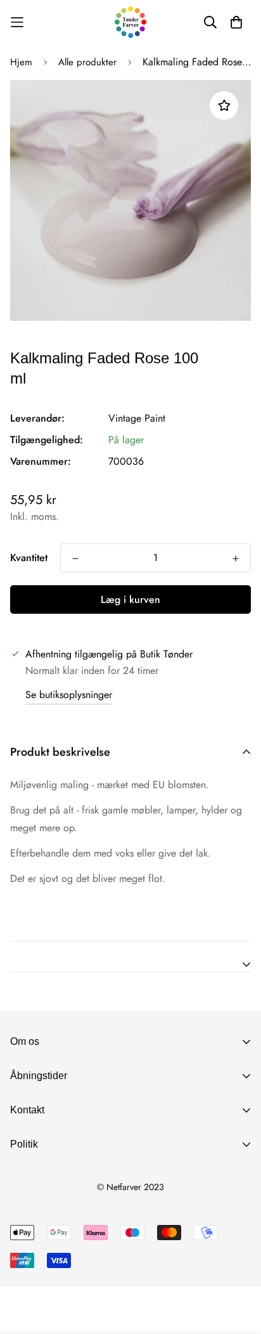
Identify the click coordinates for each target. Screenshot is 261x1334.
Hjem (21, 62)
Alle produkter (87, 62)
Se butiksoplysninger (68, 694)
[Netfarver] (130, 22)
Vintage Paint (136, 418)
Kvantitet (29, 557)
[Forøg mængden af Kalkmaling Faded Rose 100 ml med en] (235, 558)
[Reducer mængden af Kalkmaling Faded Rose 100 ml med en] (75, 558)
